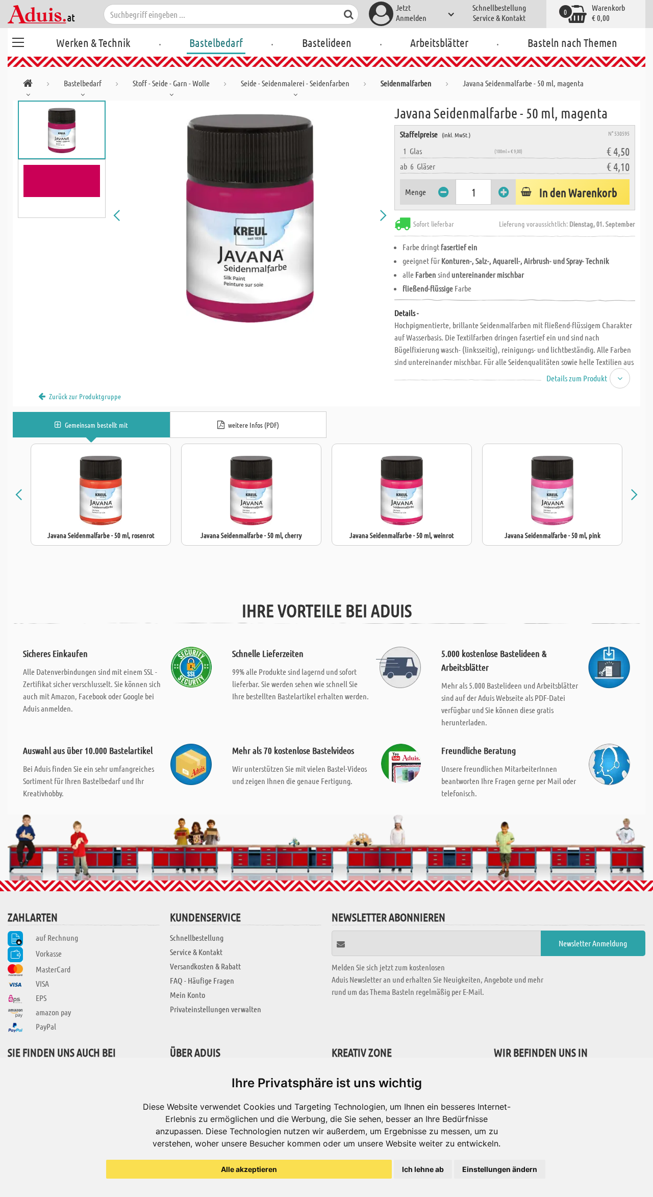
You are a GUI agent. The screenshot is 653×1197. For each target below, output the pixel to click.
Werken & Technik (93, 42)
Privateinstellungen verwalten (215, 1009)
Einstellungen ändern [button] (499, 1169)
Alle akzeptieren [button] (249, 1169)
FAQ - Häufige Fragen (202, 980)
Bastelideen (326, 42)
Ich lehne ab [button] (423, 1169)
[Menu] (18, 41)
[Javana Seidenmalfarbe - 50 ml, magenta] (250, 215)
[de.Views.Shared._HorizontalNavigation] (28, 85)
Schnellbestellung (499, 7)
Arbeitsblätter (439, 42)
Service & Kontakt (499, 17)
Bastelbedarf (216, 42)
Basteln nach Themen (572, 42)
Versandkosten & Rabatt (205, 966)
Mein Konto (187, 994)
